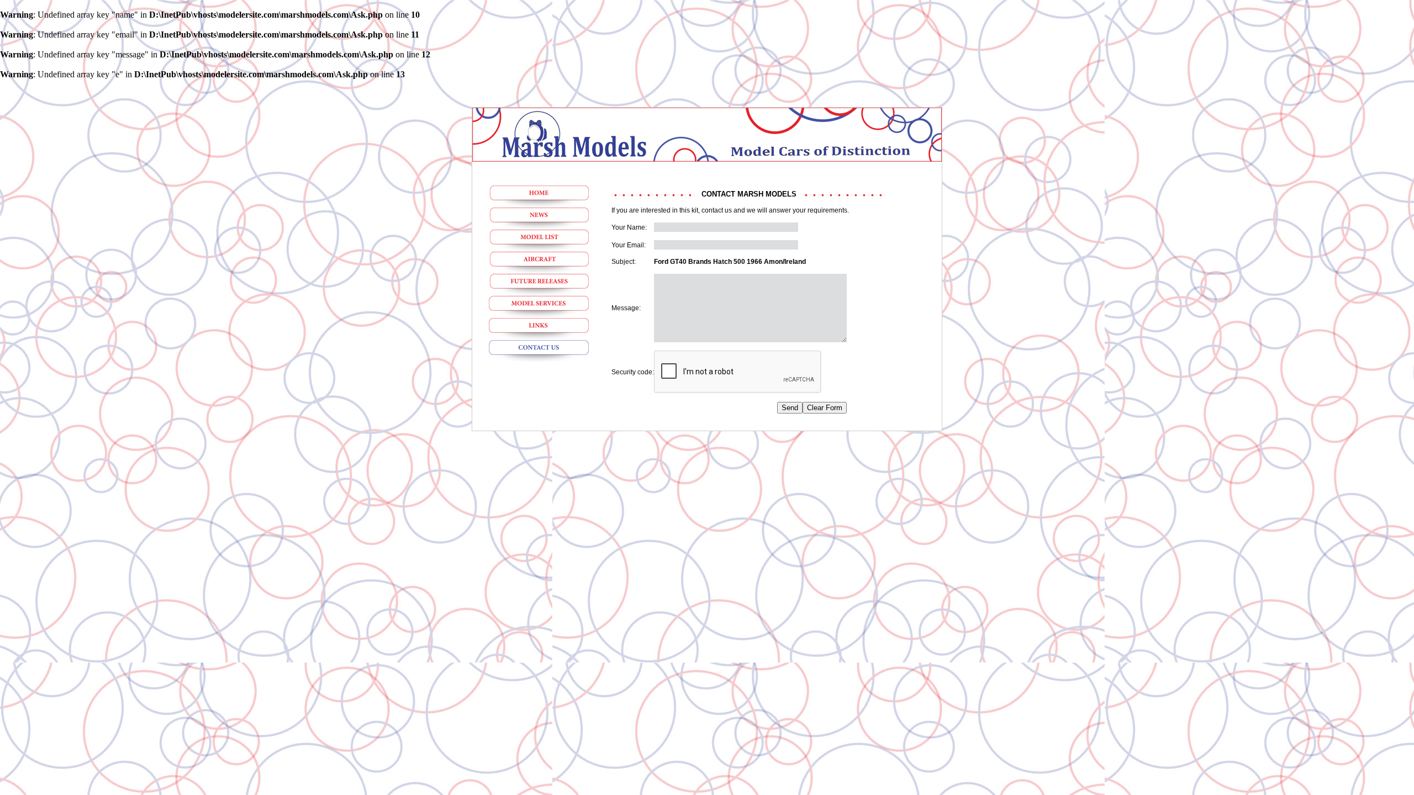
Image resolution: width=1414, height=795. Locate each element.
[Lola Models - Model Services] (539, 307)
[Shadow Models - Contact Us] (539, 351)
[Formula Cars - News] (539, 219)
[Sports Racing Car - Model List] (539, 241)
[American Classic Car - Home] (539, 197)
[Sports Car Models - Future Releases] (539, 285)
